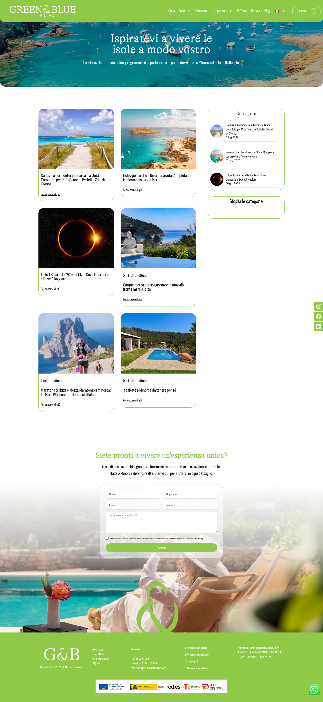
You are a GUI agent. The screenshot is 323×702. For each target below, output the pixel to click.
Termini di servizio (160, 539)
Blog (267, 11)
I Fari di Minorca (99, 654)
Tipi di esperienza (100, 658)
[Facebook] (318, 316)
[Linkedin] (318, 326)
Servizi (255, 11)
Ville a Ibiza (97, 649)
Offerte (242, 11)
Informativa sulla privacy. (194, 539)
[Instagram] (318, 306)
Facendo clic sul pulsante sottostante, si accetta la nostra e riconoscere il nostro (157, 539)
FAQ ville (96, 663)
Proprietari (220, 11)
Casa (171, 11)
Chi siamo (201, 11)
